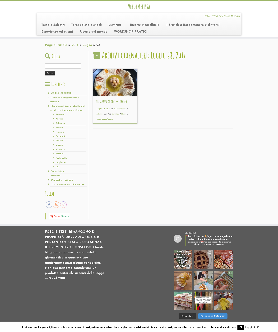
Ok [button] (240, 327)
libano (124, 114)
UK (57, 167)
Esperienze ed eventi (57, 31)
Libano (59, 145)
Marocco (60, 149)
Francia (60, 132)
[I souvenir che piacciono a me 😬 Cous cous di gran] (183, 259)
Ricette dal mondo (93, 31)
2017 (74, 45)
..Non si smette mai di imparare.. (68, 184)
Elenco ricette (120, 109)
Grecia (59, 141)
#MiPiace (55, 176)
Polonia (60, 154)
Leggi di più (252, 327)
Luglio (87, 45)
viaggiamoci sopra (104, 119)
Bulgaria (60, 123)
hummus (116, 114)
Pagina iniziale (56, 45)
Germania (61, 136)
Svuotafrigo (57, 171)
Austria (59, 119)
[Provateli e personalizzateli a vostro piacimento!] (223, 280)
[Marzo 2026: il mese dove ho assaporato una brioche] (223, 301)
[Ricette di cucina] (59, 216)
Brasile (59, 128)
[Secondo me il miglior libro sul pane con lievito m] (203, 301)
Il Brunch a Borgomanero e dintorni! (193, 25)
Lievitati (115, 25)
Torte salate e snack (86, 25)
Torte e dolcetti (53, 25)
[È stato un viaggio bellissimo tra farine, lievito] (223, 259)
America (60, 115)
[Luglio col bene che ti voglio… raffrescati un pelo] (203, 259)
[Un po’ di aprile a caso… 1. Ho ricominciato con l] (183, 301)
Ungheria (61, 162)
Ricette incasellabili (144, 25)
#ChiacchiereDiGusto (62, 180)
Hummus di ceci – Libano (111, 101)
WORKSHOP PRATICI (130, 31)
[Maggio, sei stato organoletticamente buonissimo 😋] (183, 280)
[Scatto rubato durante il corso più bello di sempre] (203, 280)
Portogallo (61, 158)
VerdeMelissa (139, 6)
